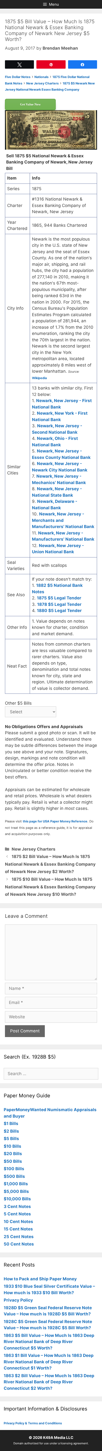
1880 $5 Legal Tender (59, 610)
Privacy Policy (18, 1300)
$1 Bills (11, 1123)
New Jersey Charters (33, 849)
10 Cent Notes (18, 1221)
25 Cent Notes (19, 1236)
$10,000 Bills (17, 1198)
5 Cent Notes (17, 1213)
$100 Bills (14, 1168)
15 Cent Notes (18, 1228)
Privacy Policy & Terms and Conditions (33, 1423)
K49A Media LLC (58, 1437)
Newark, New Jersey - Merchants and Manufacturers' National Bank (63, 520)
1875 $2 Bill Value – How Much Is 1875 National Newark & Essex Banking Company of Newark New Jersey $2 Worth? (50, 864)
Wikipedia (39, 378)
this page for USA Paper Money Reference (55, 821)
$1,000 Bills (16, 1183)
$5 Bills (11, 1138)
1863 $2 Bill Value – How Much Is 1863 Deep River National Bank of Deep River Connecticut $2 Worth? (49, 1382)
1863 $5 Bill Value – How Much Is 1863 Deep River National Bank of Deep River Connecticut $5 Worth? (49, 1341)
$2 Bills (11, 1131)
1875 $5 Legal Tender (59, 597)
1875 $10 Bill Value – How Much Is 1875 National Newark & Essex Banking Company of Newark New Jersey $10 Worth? (50, 887)
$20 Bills (13, 1153)
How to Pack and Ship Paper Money (40, 1278)
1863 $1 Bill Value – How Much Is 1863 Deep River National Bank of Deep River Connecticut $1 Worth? (49, 1361)
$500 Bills (14, 1176)
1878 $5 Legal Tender (59, 604)
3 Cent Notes (17, 1206)
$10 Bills (12, 1146)
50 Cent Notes (19, 1244)
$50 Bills (13, 1161)
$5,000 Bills (16, 1191)
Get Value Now (30, 104)
